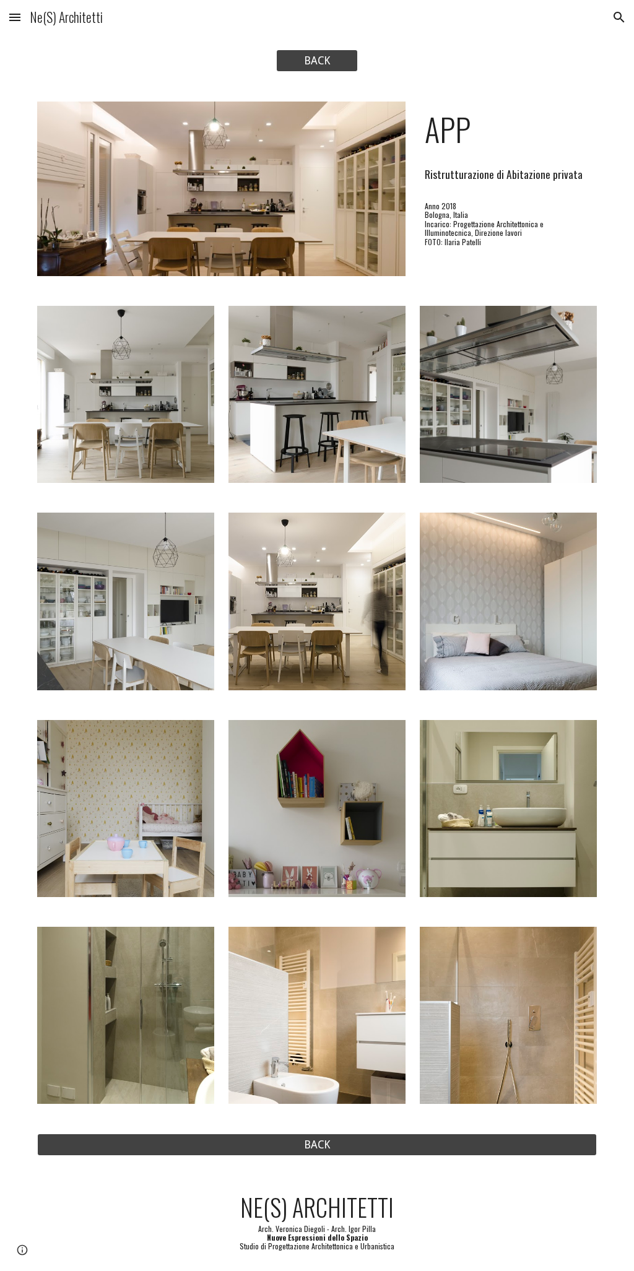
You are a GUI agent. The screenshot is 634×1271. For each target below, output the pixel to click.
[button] (15, 17)
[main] (508, 129)
